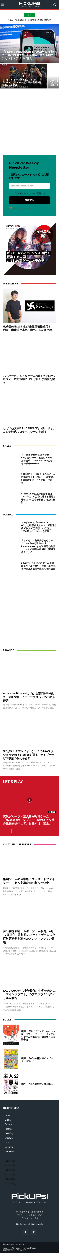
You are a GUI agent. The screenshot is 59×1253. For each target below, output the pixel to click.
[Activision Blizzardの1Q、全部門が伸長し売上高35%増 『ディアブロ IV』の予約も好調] (29, 672)
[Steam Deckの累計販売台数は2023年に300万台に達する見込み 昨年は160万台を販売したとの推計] (11, 497)
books (7, 1019)
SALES (7, 445)
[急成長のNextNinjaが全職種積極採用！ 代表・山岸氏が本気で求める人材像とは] (29, 306)
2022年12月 (10, 1183)
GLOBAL (8, 514)
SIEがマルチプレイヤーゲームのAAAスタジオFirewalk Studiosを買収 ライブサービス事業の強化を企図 (28, 755)
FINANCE (8, 650)
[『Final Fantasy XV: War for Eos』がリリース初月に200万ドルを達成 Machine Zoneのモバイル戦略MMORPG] (11, 459)
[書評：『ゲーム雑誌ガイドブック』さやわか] (11, 1059)
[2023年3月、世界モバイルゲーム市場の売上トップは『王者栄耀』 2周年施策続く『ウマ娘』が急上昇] (11, 478)
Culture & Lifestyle (17, 844)
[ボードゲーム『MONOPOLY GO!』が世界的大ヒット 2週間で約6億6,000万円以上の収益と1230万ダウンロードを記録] (11, 527)
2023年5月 (10, 1160)
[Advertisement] (29, 122)
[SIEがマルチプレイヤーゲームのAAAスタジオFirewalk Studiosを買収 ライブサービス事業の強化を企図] (29, 730)
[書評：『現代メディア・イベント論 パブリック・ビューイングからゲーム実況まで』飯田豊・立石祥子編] (11, 1035)
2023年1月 (10, 1178)
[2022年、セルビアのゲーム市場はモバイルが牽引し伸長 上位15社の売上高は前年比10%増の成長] (11, 566)
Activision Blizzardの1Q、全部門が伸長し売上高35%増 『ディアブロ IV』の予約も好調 (29, 697)
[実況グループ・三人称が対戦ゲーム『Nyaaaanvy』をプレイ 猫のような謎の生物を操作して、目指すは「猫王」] (29, 800)
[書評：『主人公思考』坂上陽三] (11, 1083)
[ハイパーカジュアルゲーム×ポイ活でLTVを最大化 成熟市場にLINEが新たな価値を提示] (29, 355)
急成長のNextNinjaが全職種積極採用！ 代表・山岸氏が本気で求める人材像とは (28, 328)
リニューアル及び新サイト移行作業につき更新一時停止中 (29, 20)
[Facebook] (25, 1232)
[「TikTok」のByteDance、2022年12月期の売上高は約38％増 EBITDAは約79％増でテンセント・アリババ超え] (29, 43)
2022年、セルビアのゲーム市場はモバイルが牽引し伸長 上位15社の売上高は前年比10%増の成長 (38, 566)
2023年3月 (10, 1169)
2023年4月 (10, 1165)
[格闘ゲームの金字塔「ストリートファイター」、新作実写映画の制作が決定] (29, 862)
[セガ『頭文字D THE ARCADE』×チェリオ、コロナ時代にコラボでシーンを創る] (29, 407)
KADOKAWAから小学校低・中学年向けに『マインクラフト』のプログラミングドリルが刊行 (29, 994)
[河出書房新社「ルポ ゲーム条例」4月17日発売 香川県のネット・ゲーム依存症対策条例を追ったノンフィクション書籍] (29, 915)
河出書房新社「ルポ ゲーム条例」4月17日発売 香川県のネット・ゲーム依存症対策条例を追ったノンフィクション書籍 (29, 936)
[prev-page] (5, 831)
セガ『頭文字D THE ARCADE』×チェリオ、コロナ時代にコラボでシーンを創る (29, 430)
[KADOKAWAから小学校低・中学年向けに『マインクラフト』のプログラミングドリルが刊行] (29, 974)
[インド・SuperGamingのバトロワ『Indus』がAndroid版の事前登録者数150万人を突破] (23, 76)
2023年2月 (10, 1174)
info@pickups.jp (35, 1224)
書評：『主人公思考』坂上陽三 (37, 1084)
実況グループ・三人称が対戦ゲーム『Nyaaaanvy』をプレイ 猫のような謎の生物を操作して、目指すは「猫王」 (28, 820)
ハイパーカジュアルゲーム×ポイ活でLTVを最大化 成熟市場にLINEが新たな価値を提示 (29, 379)
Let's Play (13, 782)
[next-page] (10, 831)
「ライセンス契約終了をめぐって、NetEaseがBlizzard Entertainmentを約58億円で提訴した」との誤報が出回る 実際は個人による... (38, 546)
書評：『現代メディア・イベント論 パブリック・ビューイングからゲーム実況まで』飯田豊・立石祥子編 (38, 1035)
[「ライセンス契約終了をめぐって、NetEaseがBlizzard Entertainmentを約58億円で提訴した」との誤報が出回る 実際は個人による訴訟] (11, 547)
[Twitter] (33, 1232)
